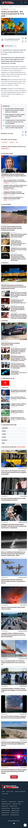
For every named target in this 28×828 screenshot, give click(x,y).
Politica (3, 177)
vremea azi (4, 142)
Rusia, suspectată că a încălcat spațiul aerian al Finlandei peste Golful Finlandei (14, 116)
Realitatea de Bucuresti (14, 814)
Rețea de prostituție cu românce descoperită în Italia (10, 344)
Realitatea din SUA (14, 39)
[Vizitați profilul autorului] (2, 39)
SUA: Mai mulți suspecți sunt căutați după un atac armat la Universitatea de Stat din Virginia (14, 771)
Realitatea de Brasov (6, 812)
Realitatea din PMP (14, 812)
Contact (3, 791)
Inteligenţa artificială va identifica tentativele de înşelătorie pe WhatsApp (14, 192)
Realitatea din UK (5, 806)
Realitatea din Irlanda (15, 810)
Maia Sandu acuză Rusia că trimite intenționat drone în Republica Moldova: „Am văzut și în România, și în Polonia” (18, 358)
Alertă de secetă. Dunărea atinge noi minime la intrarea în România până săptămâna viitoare (14, 743)
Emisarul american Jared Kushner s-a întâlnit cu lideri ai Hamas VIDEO (13, 198)
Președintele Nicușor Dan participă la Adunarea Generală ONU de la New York (18, 301)
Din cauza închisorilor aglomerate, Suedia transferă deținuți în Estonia (13, 499)
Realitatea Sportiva (12, 801)
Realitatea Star (20, 801)
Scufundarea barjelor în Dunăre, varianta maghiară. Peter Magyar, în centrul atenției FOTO (13, 690)
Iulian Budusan (23, 686)
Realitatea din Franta (15, 808)
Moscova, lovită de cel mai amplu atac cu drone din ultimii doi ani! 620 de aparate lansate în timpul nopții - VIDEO (13, 553)
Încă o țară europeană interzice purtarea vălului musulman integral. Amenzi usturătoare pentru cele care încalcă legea (18, 257)
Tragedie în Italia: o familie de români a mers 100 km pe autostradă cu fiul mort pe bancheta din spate (15, 187)
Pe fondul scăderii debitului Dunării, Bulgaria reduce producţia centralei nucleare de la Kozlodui (14, 110)
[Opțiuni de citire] (25, 825)
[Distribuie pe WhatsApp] (22, 41)
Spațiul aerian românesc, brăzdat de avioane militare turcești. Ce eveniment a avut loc (13, 581)
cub (17, 142)
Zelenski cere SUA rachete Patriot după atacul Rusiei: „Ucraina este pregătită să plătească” (17, 309)
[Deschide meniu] (25, 2)
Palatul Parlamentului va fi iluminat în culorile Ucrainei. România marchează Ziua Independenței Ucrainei (13, 286)
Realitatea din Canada (16, 803)
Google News (5, 148)
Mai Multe (14, 777)
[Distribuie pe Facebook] (25, 38)
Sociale (5, 194)
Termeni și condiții (9, 791)
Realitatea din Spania (6, 810)
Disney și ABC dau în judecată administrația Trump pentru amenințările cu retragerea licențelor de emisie (18, 351)
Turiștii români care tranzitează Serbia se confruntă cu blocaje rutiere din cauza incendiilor (15, 121)
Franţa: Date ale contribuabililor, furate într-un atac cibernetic (19, 373)
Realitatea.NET (4, 801)
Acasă (3, 6)
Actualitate (11, 6)
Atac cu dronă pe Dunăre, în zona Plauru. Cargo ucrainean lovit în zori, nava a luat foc (15, 180)
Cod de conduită (5, 793)
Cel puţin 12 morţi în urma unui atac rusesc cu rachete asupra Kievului (14, 126)
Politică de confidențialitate (20, 791)
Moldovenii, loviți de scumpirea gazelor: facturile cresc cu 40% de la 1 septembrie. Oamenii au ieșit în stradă (19, 294)
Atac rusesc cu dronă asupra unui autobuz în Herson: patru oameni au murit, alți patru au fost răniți (13, 472)
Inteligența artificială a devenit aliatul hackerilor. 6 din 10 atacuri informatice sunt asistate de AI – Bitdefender (13, 526)
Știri (6, 6)
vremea (12, 142)
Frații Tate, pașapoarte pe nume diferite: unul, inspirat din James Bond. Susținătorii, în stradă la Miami (18, 366)
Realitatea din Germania (6, 803)
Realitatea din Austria (6, 808)
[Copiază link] (22, 38)
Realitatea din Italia (13, 806)
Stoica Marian (23, 496)
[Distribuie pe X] (25, 41)
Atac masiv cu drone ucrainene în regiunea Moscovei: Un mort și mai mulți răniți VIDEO (13, 717)
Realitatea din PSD (5, 814)
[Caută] (21, 2)
